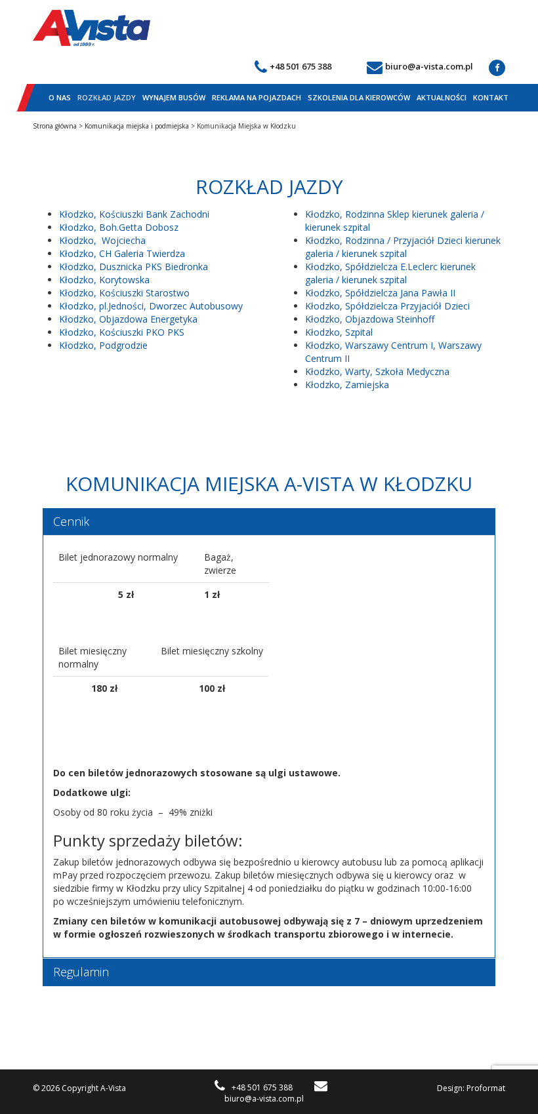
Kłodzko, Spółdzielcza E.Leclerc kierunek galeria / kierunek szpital (390, 273)
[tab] (269, 522)
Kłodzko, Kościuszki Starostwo (124, 293)
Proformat (485, 1088)
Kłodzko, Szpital (339, 332)
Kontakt (490, 97)
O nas (60, 97)
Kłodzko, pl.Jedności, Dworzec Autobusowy (151, 306)
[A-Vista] (91, 28)
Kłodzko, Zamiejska (347, 384)
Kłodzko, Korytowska (104, 279)
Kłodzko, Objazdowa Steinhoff (369, 319)
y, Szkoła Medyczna (407, 371)
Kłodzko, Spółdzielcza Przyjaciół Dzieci (387, 306)
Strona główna (55, 125)
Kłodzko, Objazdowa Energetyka (128, 319)
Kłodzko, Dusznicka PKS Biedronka (133, 266)
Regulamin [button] (81, 972)
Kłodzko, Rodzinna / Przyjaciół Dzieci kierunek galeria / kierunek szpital (403, 247)
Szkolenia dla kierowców (359, 97)
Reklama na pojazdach (256, 97)
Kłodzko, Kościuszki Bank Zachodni (134, 214)
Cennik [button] (71, 521)
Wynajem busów (173, 97)
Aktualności (441, 97)
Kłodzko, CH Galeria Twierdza (122, 253)
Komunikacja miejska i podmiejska (137, 125)
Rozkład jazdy (106, 97)
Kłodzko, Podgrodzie (103, 345)
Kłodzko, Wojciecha (102, 240)
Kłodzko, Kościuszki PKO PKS (121, 332)
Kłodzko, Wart (335, 371)
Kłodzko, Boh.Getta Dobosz (118, 227)
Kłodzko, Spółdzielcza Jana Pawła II (380, 293)
